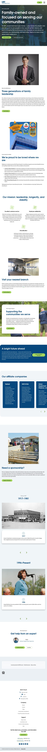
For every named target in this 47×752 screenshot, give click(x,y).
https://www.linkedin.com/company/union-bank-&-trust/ (25, 744)
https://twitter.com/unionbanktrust (21, 744)
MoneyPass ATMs (24, 698)
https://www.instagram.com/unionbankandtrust (27, 744)
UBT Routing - (20, 738)
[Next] (44, 411)
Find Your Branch (6, 292)
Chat (24, 694)
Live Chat (29, 647)
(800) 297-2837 (24, 692)
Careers (23, 707)
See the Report (10, 328)
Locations (24, 696)
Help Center (23, 719)
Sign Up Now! (23, 734)
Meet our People (6, 37)
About (23, 705)
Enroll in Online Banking (23, 724)
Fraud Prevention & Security (23, 713)
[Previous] (41, 411)
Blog (23, 709)
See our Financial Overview (38, 355)
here (23, 286)
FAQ (23, 726)
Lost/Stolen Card (23, 722)
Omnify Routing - (20, 740)
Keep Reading (6, 111)
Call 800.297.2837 (19, 647)
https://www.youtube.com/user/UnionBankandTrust (23, 744)
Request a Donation (7, 480)
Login (39, 2)
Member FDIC (23, 748)
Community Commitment (18, 37)
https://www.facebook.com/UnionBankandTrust (19, 744)
